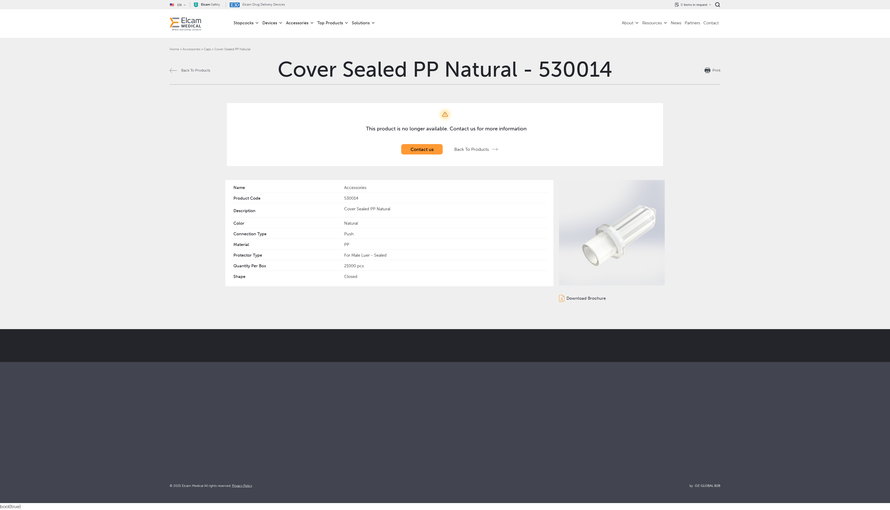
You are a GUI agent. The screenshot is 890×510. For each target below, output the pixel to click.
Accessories (297, 22)
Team (449, 462)
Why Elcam (454, 436)
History (451, 474)
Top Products (330, 22)
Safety (210, 4)
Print (716, 70)
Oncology (315, 455)
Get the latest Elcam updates (373, 368)
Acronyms (591, 455)
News (676, 22)
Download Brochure (586, 298)
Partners (692, 22)
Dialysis (313, 443)
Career (451, 468)
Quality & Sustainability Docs (606, 443)
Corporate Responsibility (465, 449)
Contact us (422, 149)
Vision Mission (457, 443)
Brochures (591, 436)
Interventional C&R (323, 449)
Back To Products (195, 70)
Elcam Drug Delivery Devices (263, 4)
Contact (711, 22)
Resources (652, 22)
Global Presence (459, 455)
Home (174, 49)
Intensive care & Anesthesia (330, 436)
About (627, 22)
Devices (269, 22)
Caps (207, 49)
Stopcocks (244, 22)
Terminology (593, 449)
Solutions (361, 22)
